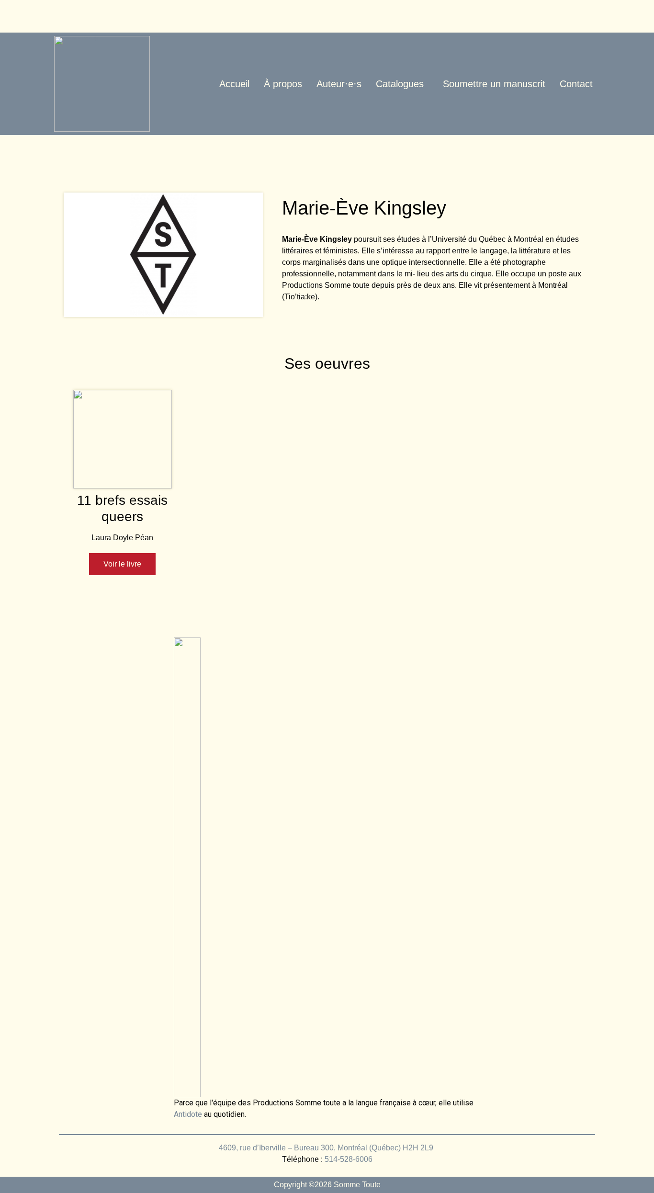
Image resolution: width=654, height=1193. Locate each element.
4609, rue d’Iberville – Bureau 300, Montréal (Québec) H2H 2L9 (327, 1148)
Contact (576, 84)
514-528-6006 (348, 1159)
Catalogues (400, 84)
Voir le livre (122, 564)
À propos (283, 84)
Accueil (234, 84)
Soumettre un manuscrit (494, 84)
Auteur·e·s (338, 84)
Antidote (188, 1114)
